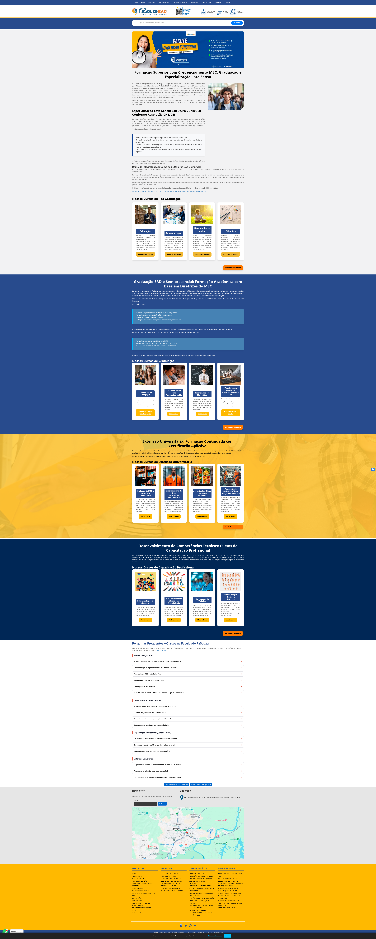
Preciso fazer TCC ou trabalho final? (148, 674)
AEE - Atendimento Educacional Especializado (201, 894)
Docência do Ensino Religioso (200, 913)
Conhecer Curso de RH (230, 413)
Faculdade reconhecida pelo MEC (143, 894)
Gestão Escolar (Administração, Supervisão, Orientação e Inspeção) (202, 900)
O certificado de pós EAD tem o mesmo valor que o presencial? (158, 693)
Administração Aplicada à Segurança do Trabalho (228, 890)
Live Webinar (137, 900)
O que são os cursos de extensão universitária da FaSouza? (157, 765)
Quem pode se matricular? (144, 686)
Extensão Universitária (180, 2)
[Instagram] (190, 925)
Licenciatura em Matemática (171, 878)
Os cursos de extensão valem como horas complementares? (157, 777)
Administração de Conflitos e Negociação (229, 897)
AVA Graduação (138, 878)
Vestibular (136, 913)
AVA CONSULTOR (137, 876)
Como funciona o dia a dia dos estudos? (149, 680)
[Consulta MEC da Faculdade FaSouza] (183, 11)
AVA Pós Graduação (139, 881)
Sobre (143, 2)
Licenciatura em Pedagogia (171, 881)
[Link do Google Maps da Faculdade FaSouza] (188, 833)
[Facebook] (181, 925)
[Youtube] (195, 925)
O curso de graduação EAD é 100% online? (150, 712)
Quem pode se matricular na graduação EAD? (152, 725)
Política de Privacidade (141, 903)
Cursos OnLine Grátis (140, 891)
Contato (227, 2)
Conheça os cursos (145, 254)
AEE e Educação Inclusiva (228, 908)
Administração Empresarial (229, 900)
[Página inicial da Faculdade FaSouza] (149, 11)
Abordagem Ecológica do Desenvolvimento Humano (228, 880)
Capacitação (194, 2)
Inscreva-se (173, 414)
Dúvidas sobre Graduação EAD (201, 784)
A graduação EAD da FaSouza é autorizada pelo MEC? (155, 706)
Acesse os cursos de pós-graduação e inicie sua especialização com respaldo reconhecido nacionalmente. (169, 191)
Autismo (192, 883)
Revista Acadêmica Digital (142, 908)
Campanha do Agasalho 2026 (142, 883)
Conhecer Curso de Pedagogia (145, 413)
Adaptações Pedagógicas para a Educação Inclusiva (230, 885)
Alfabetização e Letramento (200, 886)
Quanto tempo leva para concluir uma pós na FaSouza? (155, 668)
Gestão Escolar (195, 915)
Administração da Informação (229, 893)
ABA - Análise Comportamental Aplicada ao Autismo (200, 880)
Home (136, 2)
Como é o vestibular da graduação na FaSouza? (152, 719)
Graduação (151, 2)
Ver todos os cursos (233, 268)
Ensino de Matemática (197, 910)
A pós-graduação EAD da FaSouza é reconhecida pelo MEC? (157, 661)
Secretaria (218, 2)
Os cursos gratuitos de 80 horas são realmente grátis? (155, 745)
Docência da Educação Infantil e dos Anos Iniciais (201, 907)
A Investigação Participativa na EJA (230, 875)
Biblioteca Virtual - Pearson (172, 891)
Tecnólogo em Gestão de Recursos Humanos (170, 885)
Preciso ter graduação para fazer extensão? (151, 771)
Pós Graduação (138, 905)
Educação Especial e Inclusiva (201, 876)
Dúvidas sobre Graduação (171, 888)
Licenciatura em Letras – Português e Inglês (170, 875)
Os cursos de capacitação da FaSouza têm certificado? (155, 739)
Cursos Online (137, 888)
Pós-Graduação (164, 2)
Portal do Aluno (206, 2)
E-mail (140, 800)
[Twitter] (185, 925)
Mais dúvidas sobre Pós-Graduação (176, 784)
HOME (134, 874)
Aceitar (228, 936)
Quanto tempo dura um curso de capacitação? (152, 751)
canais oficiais (161, 650)
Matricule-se (145, 516)
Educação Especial (196, 874)
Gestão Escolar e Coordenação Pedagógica (201, 890)
